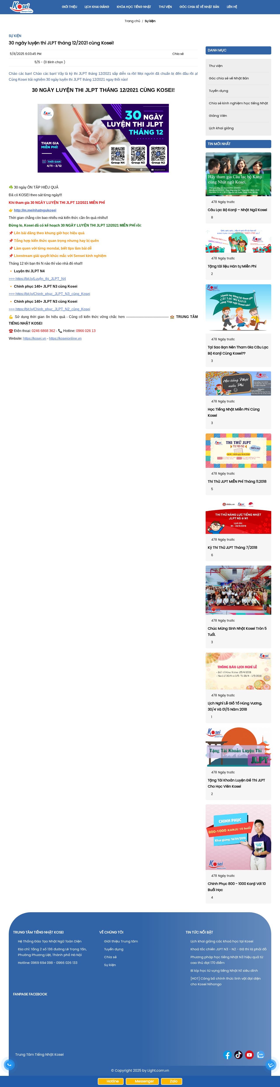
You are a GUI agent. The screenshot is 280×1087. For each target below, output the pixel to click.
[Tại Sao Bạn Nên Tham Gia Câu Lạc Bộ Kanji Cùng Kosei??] (238, 309)
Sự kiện (150, 21)
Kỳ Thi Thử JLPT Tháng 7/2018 (232, 548)
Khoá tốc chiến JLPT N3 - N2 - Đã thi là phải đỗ (229, 949)
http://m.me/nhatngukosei (35, 210)
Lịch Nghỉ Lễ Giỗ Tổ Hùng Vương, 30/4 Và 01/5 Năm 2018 (235, 706)
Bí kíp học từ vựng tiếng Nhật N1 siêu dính (224, 971)
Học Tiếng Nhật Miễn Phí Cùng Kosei (234, 413)
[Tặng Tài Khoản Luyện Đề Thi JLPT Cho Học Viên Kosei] (238, 747)
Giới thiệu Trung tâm (121, 941)
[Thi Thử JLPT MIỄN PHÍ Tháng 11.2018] (238, 450)
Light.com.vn (158, 1071)
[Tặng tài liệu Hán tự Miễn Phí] (238, 240)
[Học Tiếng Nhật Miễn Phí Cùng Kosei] (238, 383)
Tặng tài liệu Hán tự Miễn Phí (232, 266)
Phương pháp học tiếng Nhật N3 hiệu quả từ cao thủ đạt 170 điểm (227, 960)
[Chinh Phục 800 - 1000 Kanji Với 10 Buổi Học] (238, 837)
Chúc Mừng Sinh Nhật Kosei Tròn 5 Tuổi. (237, 632)
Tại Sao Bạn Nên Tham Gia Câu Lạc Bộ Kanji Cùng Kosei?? (238, 350)
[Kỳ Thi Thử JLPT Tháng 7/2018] (238, 517)
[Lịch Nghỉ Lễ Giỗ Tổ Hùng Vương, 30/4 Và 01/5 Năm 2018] (238, 671)
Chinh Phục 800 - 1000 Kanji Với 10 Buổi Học (237, 887)
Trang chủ (132, 21)
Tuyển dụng (113, 949)
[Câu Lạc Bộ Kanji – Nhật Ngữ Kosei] (238, 174)
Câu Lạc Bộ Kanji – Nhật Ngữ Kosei (237, 210)
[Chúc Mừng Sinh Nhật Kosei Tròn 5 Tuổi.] (238, 590)
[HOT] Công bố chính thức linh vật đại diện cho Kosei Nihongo (226, 981)
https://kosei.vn (34, 338)
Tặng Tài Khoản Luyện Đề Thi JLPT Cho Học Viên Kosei (236, 783)
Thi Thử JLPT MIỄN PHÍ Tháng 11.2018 (237, 482)
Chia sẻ (110, 957)
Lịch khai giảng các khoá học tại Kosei (222, 941)
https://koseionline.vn (65, 338)
